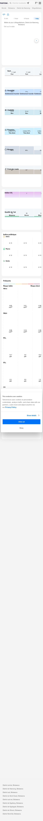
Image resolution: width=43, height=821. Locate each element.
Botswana (11, 8)
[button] (21, 3)
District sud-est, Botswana (11, 799)
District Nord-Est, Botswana (12, 814)
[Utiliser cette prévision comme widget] (4, 15)
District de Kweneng (23, 8)
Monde (4, 8)
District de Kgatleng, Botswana (13, 803)
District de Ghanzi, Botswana (12, 810)
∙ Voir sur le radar (9, 26)
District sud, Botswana (10, 792)
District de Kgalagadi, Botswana (13, 807)
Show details (31, 415)
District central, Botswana (11, 785)
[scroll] (36, 40)
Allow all (21, 422)
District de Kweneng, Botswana (13, 789)
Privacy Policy (10, 407)
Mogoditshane (37, 8)
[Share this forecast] (7, 14)
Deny (21, 428)
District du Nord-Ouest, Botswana (14, 796)
